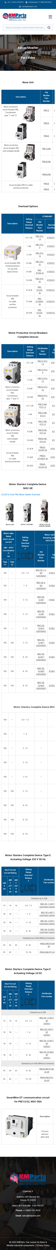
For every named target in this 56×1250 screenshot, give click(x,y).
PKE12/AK (46, 149)
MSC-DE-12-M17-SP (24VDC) (47, 1044)
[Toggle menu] (50, 17)
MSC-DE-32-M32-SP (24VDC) (47, 1055)
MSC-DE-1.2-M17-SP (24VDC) (46, 1021)
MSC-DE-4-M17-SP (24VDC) (47, 1032)
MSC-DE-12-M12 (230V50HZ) (41, 628)
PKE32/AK (46, 162)
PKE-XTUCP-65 (39, 313)
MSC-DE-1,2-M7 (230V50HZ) (41, 573)
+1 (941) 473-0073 (16, 2)
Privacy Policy (42, 1245)
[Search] (49, 27)
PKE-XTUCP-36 (39, 290)
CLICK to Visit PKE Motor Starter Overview (20, 494)
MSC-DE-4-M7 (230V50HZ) (41, 586)
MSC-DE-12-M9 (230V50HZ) (41, 614)
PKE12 (46, 110)
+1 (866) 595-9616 (45, 2)
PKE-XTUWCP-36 (40, 302)
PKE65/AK (46, 174)
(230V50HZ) (41, 646)
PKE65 (46, 136)
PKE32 (46, 123)
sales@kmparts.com (29, 6)
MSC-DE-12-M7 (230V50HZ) (41, 600)
